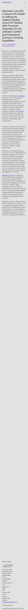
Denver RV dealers (18, 96)
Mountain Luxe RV (7, 175)
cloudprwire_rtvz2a (11, 44)
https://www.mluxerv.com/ (9, 602)
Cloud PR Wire (6, 2)
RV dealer (21, 111)
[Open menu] (25, 2)
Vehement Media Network (8, 45)
